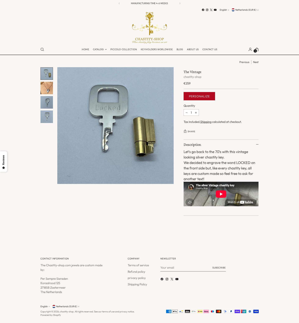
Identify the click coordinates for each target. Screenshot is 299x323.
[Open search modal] (42, 49)
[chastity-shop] (149, 28)
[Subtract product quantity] (186, 112)
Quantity (189, 106)
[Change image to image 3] (46, 102)
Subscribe (219, 267)
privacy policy (137, 278)
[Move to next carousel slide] (256, 239)
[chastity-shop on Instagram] (207, 9)
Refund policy (136, 271)
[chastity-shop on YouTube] (215, 9)
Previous (244, 62)
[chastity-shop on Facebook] (203, 9)
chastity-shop (192, 77)
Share (191, 131)
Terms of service (138, 265)
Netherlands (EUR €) (245, 9)
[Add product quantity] (196, 112)
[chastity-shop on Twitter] (211, 9)
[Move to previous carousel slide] (248, 239)
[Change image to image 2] (46, 88)
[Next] (179, 3)
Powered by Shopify (50, 314)
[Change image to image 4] (46, 116)
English (223, 9)
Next (256, 62)
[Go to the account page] (250, 49)
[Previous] (119, 3)
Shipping (205, 122)
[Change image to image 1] (46, 73)
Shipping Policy (137, 284)
